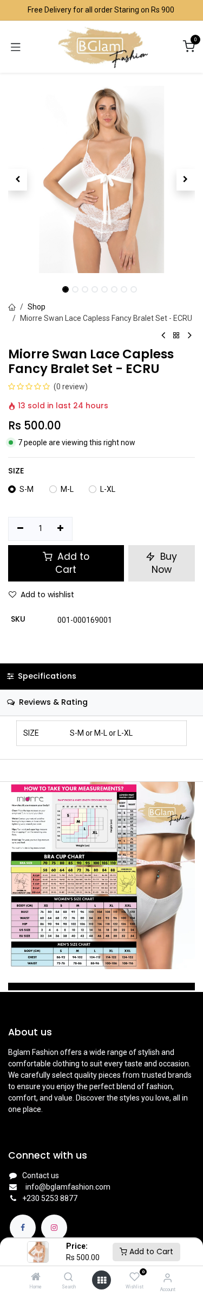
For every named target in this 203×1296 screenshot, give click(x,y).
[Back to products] (176, 336)
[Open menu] (101, 1280)
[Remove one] (20, 529)
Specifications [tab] (46, 676)
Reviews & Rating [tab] (52, 702)
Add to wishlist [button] (47, 594)
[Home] (36, 1277)
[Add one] (61, 529)
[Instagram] (54, 1228)
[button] (17, 180)
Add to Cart (150, 1251)
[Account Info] (167, 1278)
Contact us (40, 1175)
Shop (36, 306)
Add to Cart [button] (72, 563)
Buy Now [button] (165, 563)
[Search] (68, 1277)
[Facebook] (23, 1228)
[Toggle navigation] (15, 46)
